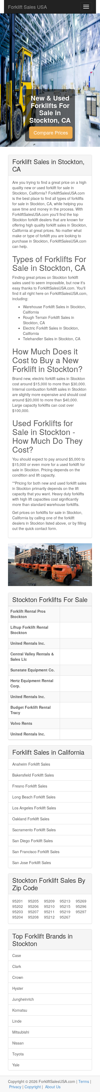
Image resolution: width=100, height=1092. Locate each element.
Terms (83, 1081)
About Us (53, 1086)
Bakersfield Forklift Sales (33, 775)
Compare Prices (51, 132)
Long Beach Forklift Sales (33, 797)
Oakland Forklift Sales (30, 818)
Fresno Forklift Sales (29, 786)
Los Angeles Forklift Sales (34, 807)
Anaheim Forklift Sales (31, 764)
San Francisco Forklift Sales (35, 851)
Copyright (33, 1086)
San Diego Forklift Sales (32, 840)
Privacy (15, 1086)
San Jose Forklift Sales (31, 862)
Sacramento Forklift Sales (34, 829)
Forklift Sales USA (27, 6)
